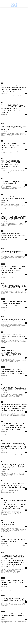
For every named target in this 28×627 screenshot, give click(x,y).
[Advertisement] (14, 22)
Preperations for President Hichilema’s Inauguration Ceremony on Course (13, 198)
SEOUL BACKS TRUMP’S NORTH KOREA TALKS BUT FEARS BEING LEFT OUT (12, 582)
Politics (3, 264)
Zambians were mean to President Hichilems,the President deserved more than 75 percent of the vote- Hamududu (12, 466)
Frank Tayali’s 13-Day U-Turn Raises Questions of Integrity (13, 540)
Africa (3, 123)
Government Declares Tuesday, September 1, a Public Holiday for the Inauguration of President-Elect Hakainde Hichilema (13, 88)
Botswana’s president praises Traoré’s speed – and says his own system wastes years (13, 128)
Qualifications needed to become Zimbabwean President (12, 252)
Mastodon (2, 0)
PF (2, 83)
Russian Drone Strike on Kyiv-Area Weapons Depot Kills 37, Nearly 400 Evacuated (13, 615)
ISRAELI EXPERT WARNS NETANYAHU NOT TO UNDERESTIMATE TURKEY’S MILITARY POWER (11, 353)
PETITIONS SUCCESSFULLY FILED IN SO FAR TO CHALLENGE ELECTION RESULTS (13, 145)
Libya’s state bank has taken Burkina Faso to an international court (13, 320)
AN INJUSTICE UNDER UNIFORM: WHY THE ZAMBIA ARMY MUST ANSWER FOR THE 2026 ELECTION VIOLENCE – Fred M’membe (13, 426)
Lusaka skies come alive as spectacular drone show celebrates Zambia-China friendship (13, 235)
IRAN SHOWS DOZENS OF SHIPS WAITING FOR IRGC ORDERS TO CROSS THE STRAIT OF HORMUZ (12, 371)
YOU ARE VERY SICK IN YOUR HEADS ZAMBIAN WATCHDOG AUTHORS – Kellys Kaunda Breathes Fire (14, 218)
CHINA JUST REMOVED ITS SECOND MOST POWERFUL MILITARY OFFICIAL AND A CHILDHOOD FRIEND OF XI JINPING (13, 269)
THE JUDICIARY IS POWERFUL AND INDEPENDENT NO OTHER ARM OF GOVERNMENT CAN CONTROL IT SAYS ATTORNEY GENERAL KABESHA (13, 108)
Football (3, 595)
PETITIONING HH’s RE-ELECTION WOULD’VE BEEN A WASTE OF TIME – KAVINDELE (13, 389)
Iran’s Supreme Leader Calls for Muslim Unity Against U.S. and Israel (13, 335)
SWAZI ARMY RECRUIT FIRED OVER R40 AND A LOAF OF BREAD (13, 287)
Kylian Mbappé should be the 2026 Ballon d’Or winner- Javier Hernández (13, 599)
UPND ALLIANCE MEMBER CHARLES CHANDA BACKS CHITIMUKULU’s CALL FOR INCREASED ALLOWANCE (10, 163)
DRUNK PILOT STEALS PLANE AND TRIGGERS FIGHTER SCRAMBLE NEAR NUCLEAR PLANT (13, 303)
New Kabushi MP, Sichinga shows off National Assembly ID (13, 182)
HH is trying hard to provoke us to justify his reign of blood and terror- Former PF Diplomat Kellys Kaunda (13, 485)
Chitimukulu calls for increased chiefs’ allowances (11, 524)
